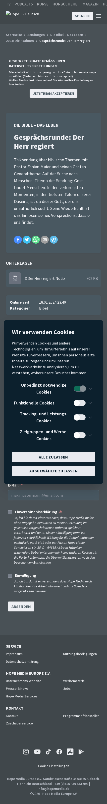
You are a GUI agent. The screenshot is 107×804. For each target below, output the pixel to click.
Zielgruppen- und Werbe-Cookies (44, 435)
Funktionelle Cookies (34, 403)
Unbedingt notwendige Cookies (43, 388)
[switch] (80, 389)
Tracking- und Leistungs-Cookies (44, 417)
